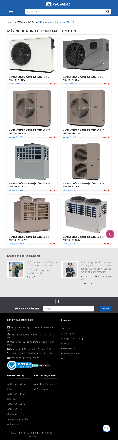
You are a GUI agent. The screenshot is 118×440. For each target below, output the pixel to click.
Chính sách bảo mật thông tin (17, 386)
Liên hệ (51, 83)
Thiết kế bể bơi (69, 349)
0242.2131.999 (45, 353)
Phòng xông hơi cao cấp (71, 356)
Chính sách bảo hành (18, 404)
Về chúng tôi (68, 333)
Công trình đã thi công (72, 338)
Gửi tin (105, 308)
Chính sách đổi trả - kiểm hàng (16, 396)
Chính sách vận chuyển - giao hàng (15, 411)
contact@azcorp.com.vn (27, 358)
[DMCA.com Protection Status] (41, 365)
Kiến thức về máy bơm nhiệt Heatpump (45, 386)
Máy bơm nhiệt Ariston (28, 22)
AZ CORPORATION (35, 433)
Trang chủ (11, 22)
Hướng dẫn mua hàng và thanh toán (17, 421)
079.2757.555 (28, 353)
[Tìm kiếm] (108, 11)
